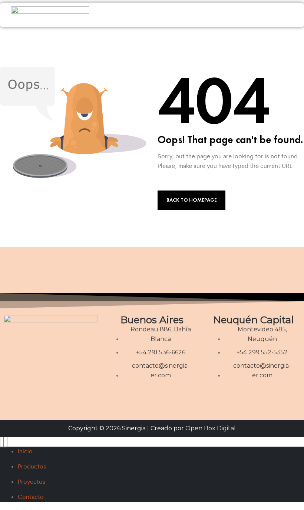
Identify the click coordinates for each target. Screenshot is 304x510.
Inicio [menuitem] (25, 451)
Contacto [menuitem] (31, 496)
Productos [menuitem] (32, 466)
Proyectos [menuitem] (32, 481)
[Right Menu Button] (3, 441)
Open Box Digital (210, 428)
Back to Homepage (191, 200)
